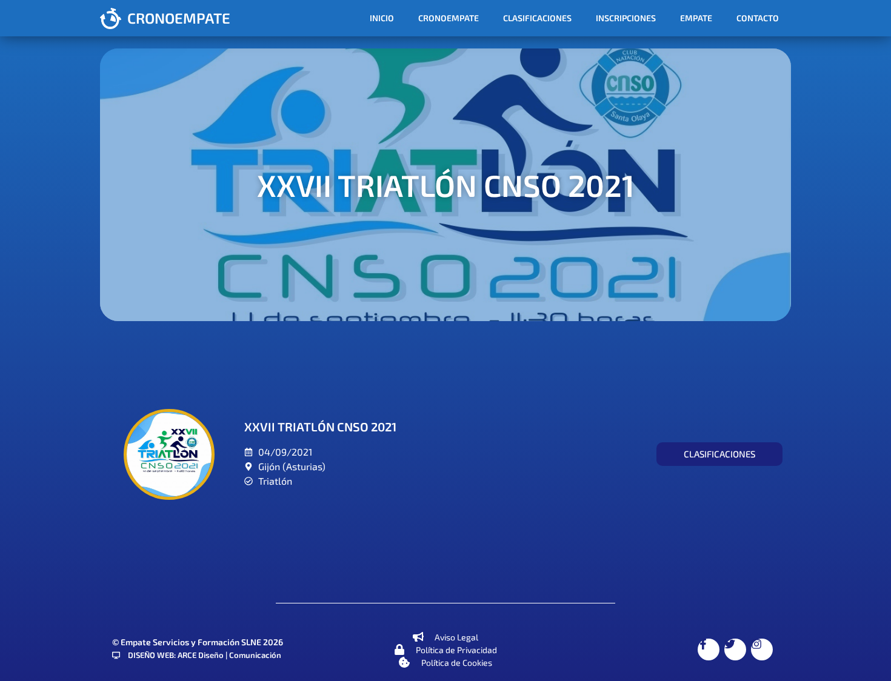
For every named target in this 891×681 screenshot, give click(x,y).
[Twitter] (735, 649)
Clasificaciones (537, 18)
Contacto (757, 18)
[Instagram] (762, 649)
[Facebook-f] (708, 649)
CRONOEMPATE (178, 18)
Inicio (382, 18)
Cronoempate (448, 18)
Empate (696, 18)
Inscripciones (626, 18)
